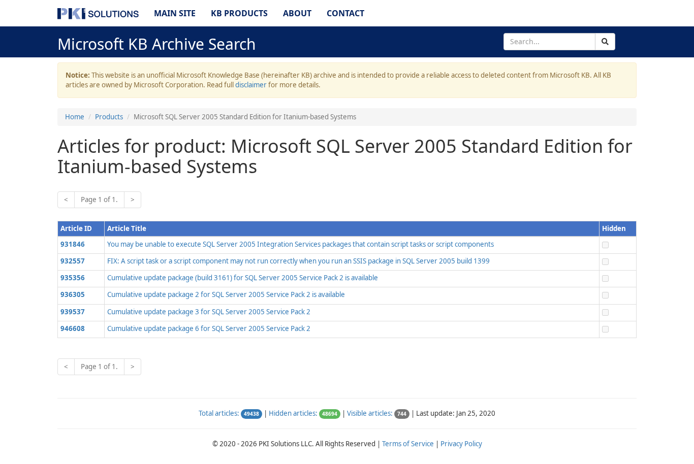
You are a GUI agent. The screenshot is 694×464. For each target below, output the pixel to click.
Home (74, 116)
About (297, 13)
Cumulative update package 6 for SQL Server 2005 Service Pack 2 (208, 328)
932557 (72, 261)
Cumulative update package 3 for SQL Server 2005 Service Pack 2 (208, 311)
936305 (72, 294)
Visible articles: (370, 413)
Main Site (175, 13)
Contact (345, 13)
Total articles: (219, 413)
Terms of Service (408, 443)
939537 (72, 311)
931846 (72, 244)
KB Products (239, 13)
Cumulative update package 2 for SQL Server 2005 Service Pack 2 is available (226, 294)
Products (109, 116)
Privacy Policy (461, 443)
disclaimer (251, 84)
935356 (72, 277)
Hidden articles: (293, 413)
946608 (72, 328)
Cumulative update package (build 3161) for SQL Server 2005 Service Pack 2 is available (242, 277)
